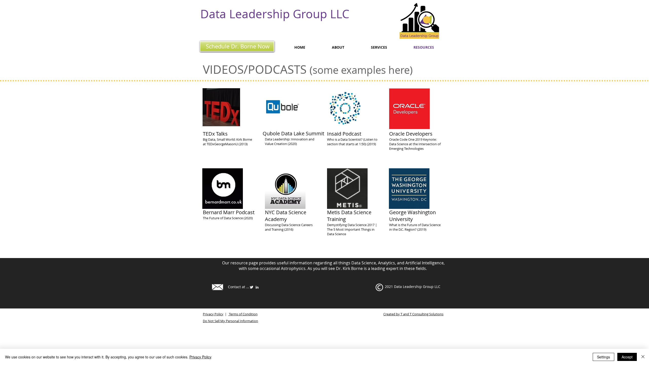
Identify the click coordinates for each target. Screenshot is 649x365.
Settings (603, 356)
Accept (627, 356)
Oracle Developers (410, 133)
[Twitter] (251, 287)
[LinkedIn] (257, 287)
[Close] (643, 357)
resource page (244, 263)
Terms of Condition (243, 314)
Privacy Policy (213, 314)
